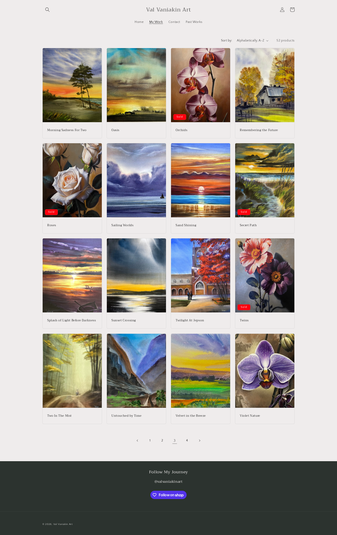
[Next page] (199, 441)
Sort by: (226, 40)
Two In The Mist (59, 416)
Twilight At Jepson (190, 321)
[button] (47, 10)
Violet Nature (250, 416)
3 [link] (175, 440)
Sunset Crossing (123, 321)
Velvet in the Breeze (191, 416)
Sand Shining (186, 225)
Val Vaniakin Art (63, 524)
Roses (51, 225)
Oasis (115, 130)
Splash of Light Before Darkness (71, 321)
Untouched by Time (126, 416)
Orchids (181, 130)
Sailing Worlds (122, 225)
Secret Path (248, 225)
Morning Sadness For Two (67, 130)
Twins (244, 321)
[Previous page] (138, 441)
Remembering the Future (259, 130)
